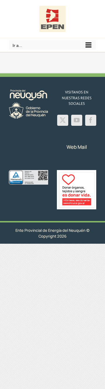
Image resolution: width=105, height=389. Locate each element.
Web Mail (76, 147)
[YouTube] (76, 120)
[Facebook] (90, 120)
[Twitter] (62, 120)
